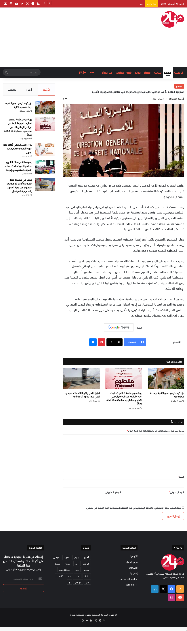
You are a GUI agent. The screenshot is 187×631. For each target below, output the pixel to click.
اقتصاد (147, 72)
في (69, 576)
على (77, 576)
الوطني (56, 557)
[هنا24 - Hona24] (172, 19)
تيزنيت (57, 563)
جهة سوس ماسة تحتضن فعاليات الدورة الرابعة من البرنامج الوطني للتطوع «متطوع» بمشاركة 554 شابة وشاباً (124, 397)
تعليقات (12, 89)
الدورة (66, 557)
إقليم (77, 557)
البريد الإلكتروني (176, 492)
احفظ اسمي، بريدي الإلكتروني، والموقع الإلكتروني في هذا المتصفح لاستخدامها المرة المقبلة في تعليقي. (133, 507)
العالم (138, 72)
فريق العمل (132, 561)
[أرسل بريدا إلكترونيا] (170, 98)
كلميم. (60, 576)
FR (81, 72)
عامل (87, 576)
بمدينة (67, 563)
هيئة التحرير (177, 98)
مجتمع (167, 72)
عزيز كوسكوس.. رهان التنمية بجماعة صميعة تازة (167, 394)
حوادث (120, 72)
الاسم (181, 476)
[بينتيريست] (101, 342)
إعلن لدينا (133, 567)
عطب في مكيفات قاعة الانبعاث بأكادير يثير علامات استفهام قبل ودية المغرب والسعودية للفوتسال (19, 185)
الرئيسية (178, 72)
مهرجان (78, 582)
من (87, 582)
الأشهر (46, 89)
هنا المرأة (107, 72)
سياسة (157, 72)
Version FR (132, 584)
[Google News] (118, 327)
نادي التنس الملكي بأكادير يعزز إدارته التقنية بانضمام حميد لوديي (17, 148)
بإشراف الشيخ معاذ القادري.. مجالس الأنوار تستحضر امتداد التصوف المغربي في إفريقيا (18, 166)
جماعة (86, 570)
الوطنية (85, 563)
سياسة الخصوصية (129, 578)
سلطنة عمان (64, 570)
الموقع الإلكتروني (113, 492)
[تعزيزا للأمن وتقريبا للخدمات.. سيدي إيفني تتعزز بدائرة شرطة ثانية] (81, 378)
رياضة (129, 72)
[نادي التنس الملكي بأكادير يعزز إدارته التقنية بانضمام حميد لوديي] (45, 149)
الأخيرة (29, 89)
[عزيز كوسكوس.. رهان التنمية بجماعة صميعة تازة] (166, 378)
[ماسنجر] (93, 342)
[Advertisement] (61, 36)
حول (77, 570)
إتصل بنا (134, 573)
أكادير (86, 557)
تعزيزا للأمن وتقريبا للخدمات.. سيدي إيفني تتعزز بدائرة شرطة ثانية (83, 394)
